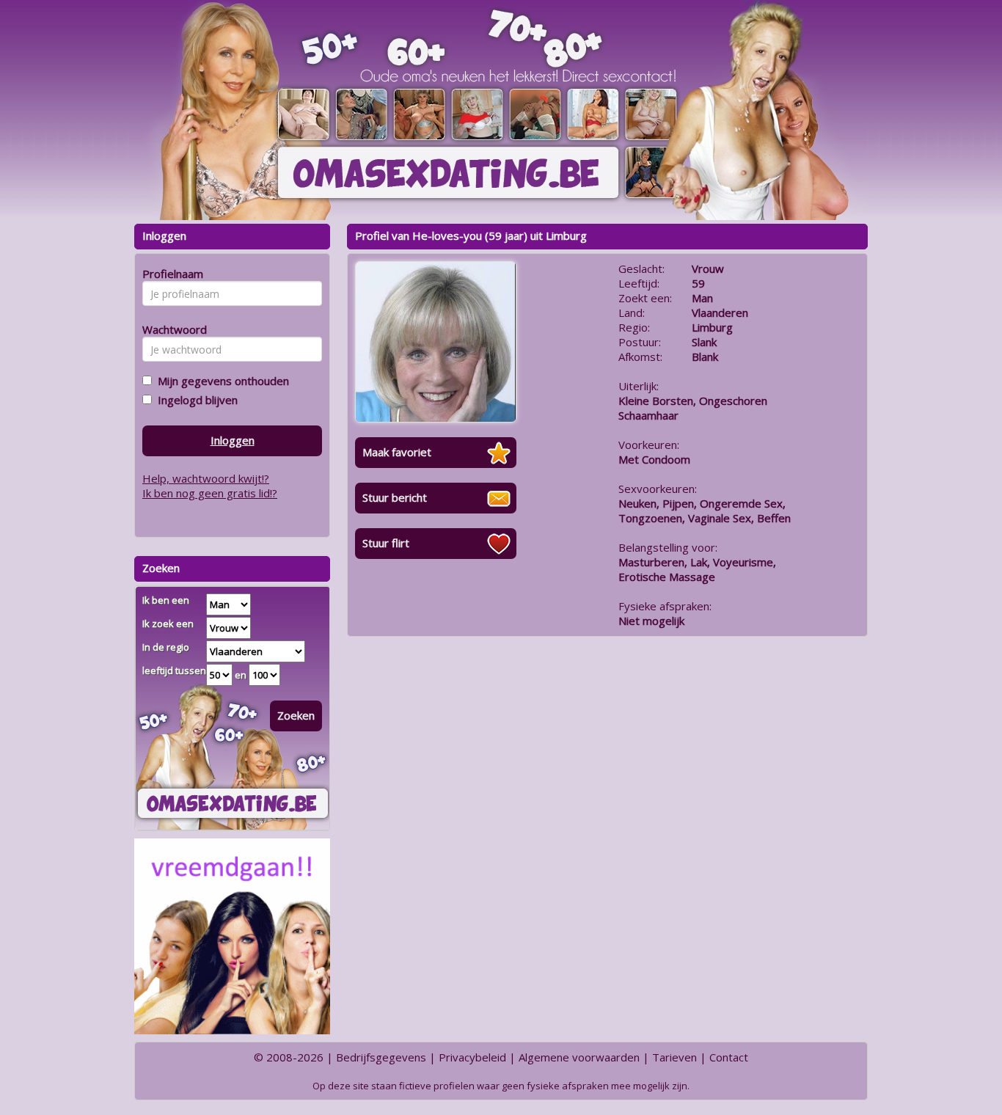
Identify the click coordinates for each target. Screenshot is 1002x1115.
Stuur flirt (385, 542)
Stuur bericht (394, 497)
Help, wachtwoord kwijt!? (205, 478)
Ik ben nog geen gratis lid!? (209, 493)
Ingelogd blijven (195, 399)
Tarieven (674, 1057)
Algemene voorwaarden (579, 1057)
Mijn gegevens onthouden (220, 380)
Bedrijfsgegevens (381, 1057)
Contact (728, 1057)
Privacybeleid (472, 1057)
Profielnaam (170, 273)
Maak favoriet (396, 452)
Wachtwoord (170, 329)
